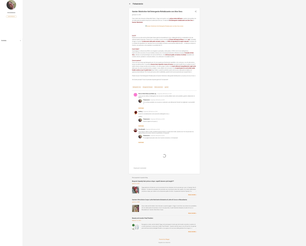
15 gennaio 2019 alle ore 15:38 (150, 111)
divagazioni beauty (147, 87)
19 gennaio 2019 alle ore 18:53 (157, 135)
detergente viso (137, 87)
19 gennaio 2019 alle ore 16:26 (153, 129)
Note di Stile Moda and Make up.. (147, 93)
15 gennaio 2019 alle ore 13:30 (164, 93)
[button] (196, 12)
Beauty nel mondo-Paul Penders (142, 218)
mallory (140, 111)
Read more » (192, 194)
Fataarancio (138, 4)
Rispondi (141, 108)
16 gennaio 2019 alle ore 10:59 (157, 100)
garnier (166, 87)
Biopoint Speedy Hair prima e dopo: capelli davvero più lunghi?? (153, 181)
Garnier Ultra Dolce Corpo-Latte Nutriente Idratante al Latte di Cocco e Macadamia (159, 199)
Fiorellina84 (141, 129)
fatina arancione (159, 87)
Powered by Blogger (164, 239)
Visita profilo (11, 16)
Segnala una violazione (164, 242)
